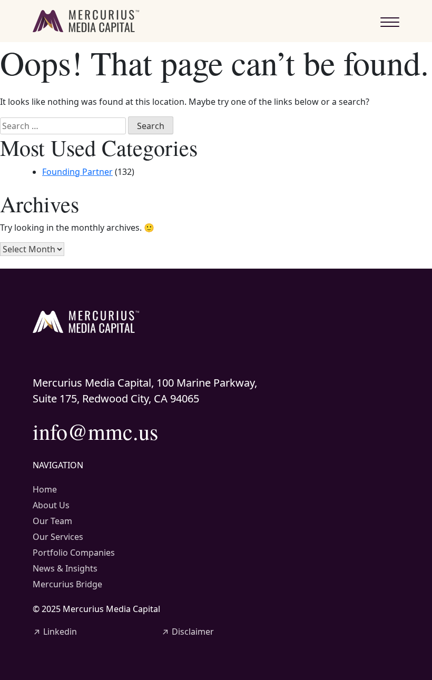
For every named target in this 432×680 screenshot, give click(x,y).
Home (45, 489)
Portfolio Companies (74, 552)
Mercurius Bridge (67, 584)
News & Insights (65, 568)
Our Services (58, 537)
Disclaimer (187, 631)
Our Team (52, 521)
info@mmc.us (95, 431)
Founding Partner (77, 172)
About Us (51, 505)
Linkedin (55, 631)
